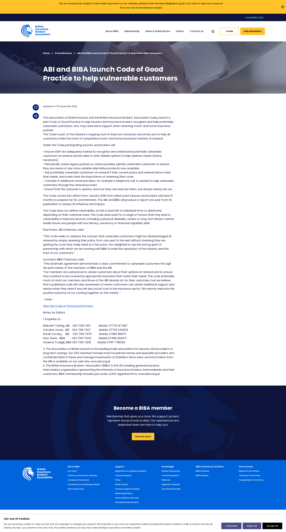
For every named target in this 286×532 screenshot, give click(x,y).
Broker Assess (121, 484)
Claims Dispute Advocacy (127, 498)
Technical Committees (249, 475)
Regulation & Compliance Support (130, 471)
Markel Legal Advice (124, 493)
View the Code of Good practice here (68, 306)
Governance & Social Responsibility (84, 484)
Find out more (143, 436)
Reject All (252, 525)
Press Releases (63, 53)
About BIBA (74, 466)
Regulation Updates (171, 484)
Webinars (166, 480)
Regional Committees (249, 471)
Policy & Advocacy (76, 489)
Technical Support (123, 475)
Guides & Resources (171, 471)
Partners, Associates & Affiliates (82, 475)
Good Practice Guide (171, 489)
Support (119, 466)
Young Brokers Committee (251, 480)
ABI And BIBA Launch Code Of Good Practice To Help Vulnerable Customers (119, 53)
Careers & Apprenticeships (127, 489)
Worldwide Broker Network (127, 502)
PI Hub (118, 480)
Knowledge (168, 466)
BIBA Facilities (202, 475)
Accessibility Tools (254, 17)
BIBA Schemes (202, 471)
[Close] (283, 7)
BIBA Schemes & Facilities (210, 466)
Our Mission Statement (78, 480)
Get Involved (246, 466)
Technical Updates (170, 475)
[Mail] (36, 107)
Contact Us (197, 31)
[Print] (36, 116)
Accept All (272, 525)
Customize (231, 525)
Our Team (72, 471)
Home (46, 53)
